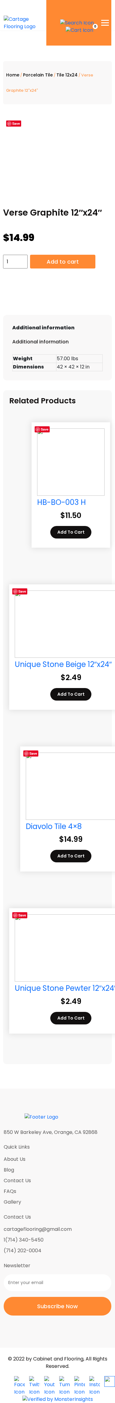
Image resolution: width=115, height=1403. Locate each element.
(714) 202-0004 (22, 1250)
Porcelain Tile (38, 75)
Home (12, 75)
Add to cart (63, 261)
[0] (79, 30)
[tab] (57, 327)
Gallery (12, 1201)
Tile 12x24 (67, 75)
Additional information (43, 327)
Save (16, 123)
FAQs (10, 1191)
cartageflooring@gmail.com (38, 1229)
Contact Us (17, 1180)
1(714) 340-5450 (24, 1239)
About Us (14, 1159)
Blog (9, 1169)
